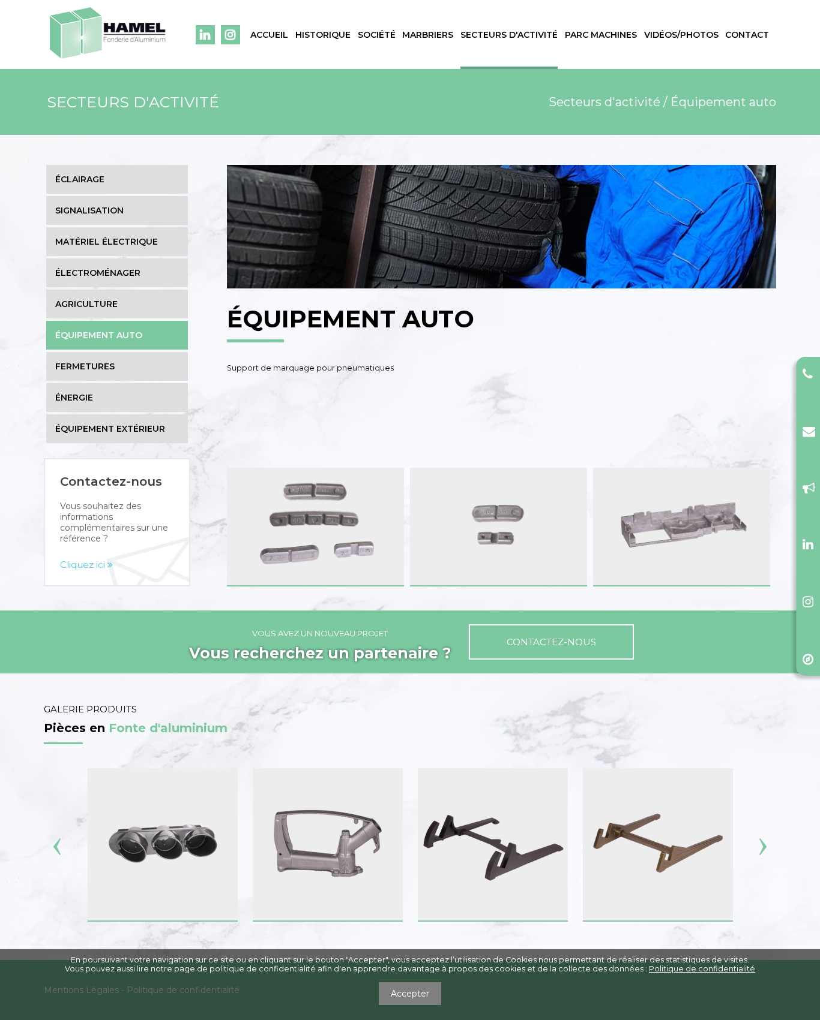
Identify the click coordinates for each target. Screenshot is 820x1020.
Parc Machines (601, 34)
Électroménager (97, 272)
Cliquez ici (83, 564)
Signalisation (89, 210)
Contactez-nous (551, 642)
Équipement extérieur (110, 428)
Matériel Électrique (106, 241)
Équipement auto (98, 335)
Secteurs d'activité (509, 34)
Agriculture (86, 304)
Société (377, 34)
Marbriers (427, 34)
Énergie (74, 397)
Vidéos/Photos (681, 34)
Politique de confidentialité (702, 968)
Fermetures (85, 366)
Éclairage (79, 179)
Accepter (410, 993)
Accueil (269, 34)
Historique (323, 34)
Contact (747, 34)
